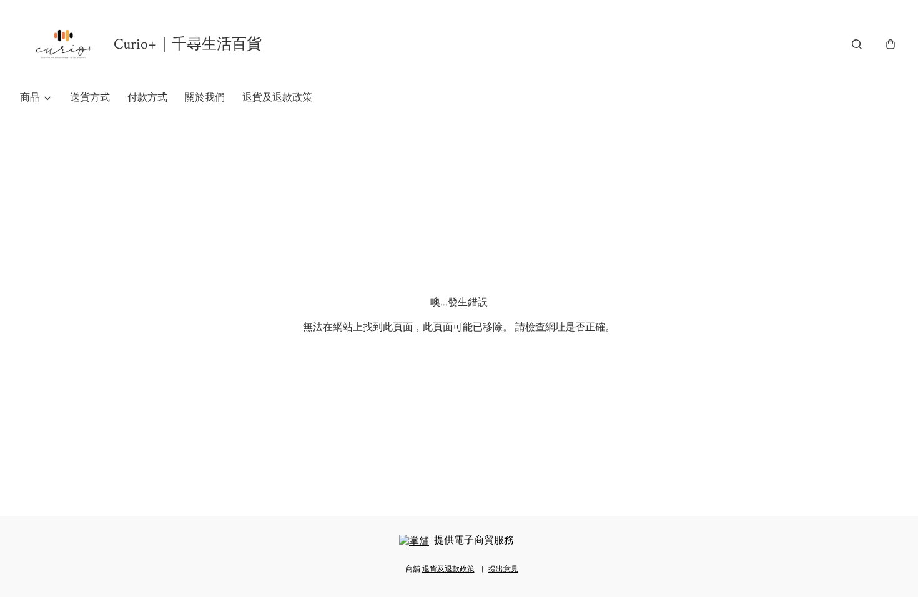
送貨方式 (90, 97)
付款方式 (147, 97)
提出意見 (503, 569)
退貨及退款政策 (277, 97)
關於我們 (205, 97)
